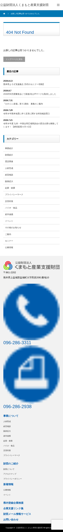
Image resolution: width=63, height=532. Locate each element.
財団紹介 (9, 155)
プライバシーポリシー (12, 479)
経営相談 (9, 175)
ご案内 (8, 234)
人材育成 (9, 168)
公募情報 (9, 247)
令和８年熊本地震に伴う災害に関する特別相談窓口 (26, 113)
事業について (10, 415)
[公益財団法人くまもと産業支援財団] (24, 5)
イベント (9, 221)
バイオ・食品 (11, 208)
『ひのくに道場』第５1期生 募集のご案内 (23, 104)
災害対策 (9, 201)
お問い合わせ (10, 519)
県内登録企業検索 (13, 502)
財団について (8, 469)
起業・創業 (10, 188)
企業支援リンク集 (13, 508)
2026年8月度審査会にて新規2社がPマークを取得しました (29, 94)
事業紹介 (9, 148)
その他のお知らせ (13, 227)
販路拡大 (9, 181)
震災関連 (9, 161)
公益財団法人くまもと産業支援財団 (29, 528)
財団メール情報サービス (17, 513)
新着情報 (8, 484)
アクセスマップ (9, 474)
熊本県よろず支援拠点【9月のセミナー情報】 (24, 84)
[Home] (4, 13)
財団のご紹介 (10, 463)
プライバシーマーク (14, 194)
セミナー (9, 241)
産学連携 (9, 214)
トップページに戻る (14, 59)
